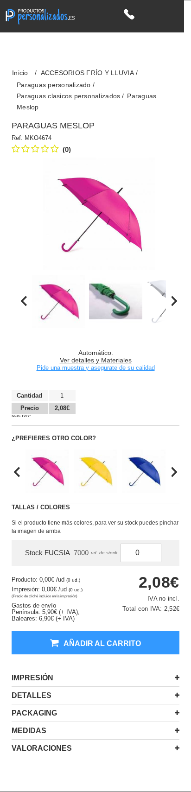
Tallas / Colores (41, 507)
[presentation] (24, 301)
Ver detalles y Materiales (96, 360)
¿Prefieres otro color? (54, 438)
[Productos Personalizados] (40, 15)
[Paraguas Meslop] (58, 301)
